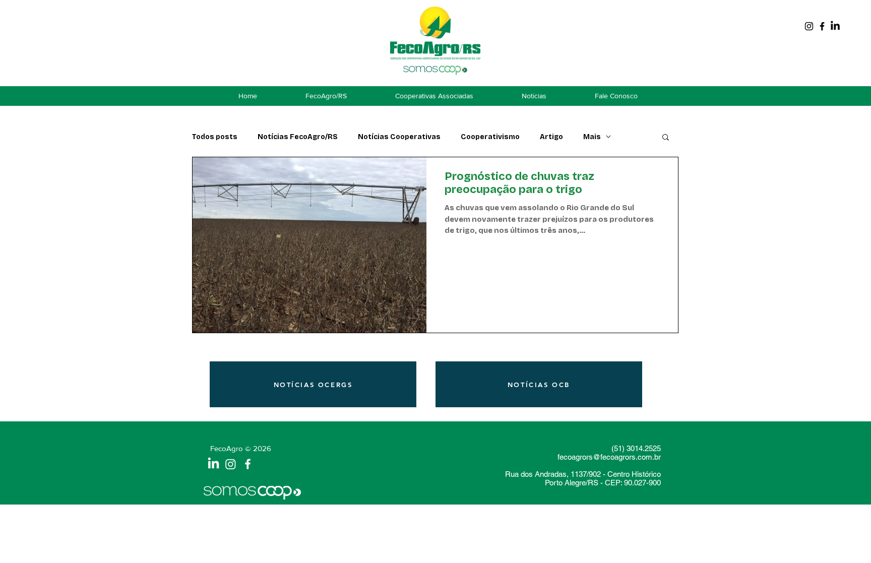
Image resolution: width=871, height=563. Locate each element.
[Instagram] (230, 464)
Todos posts (214, 137)
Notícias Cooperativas (399, 137)
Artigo (551, 137)
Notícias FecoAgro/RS (298, 137)
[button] (665, 138)
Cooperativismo (490, 137)
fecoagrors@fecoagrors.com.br (609, 457)
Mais (592, 137)
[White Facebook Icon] (248, 464)
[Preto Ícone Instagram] (809, 26)
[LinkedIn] (835, 26)
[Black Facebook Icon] (822, 26)
